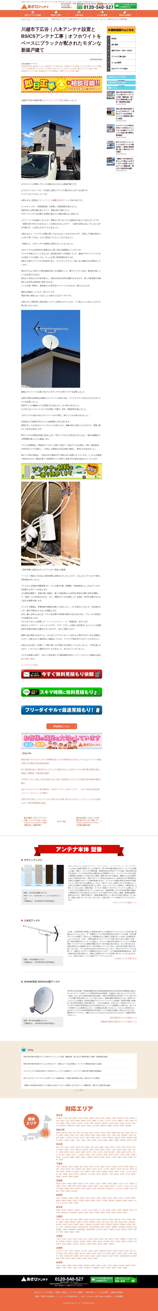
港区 (70, 1118)
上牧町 (75, 1268)
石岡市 (64, 1183)
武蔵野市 (120, 1121)
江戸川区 (100, 1121)
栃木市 (132, 1210)
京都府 (59, 1236)
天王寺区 (85, 1222)
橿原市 (98, 1265)
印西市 (87, 1171)
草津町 (115, 1198)
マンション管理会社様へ (68, 1296)
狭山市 (92, 1149)
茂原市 (132, 1166)
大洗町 (92, 1183)
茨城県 (59, 1180)
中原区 (82, 1135)
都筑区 (67, 1135)
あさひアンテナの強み (32, 13)
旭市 (72, 1169)
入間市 (61, 1152)
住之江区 (92, 1219)
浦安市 (62, 1171)
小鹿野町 (89, 1157)
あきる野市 (95, 1125)
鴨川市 (119, 1169)
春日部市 (85, 1149)
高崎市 (64, 1200)
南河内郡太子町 (83, 1227)
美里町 (103, 1157)
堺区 (111, 1222)
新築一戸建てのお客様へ (45, 1296)
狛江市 (122, 1123)
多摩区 (93, 1135)
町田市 (73, 1123)
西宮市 (68, 1258)
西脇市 (79, 1258)
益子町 (108, 1212)
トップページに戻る (29, 665)
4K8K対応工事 (26, 66)
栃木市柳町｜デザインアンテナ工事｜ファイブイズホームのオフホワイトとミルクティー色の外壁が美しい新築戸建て (35, 821)
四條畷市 (114, 1227)
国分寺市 (105, 1123)
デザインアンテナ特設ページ (125, 903)
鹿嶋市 (115, 1183)
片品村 (93, 1198)
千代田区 (59, 1118)
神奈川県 (60, 1130)
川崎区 (72, 1135)
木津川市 (75, 1244)
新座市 (83, 1152)
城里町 (85, 1186)
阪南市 (67, 1232)
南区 (78, 1133)
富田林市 (109, 1224)
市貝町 (64, 1210)
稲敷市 (80, 1183)
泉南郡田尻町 (91, 1229)
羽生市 (97, 1149)
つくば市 (118, 1186)
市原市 (94, 1169)
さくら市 (102, 1210)
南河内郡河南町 (94, 1227)
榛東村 (58, 1200)
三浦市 (87, 1137)
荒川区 (72, 1121)
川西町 (125, 1268)
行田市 (123, 1147)
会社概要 (119, 1296)
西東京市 (103, 1125)
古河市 (64, 1186)
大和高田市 (95, 1268)
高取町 (58, 1268)
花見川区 (64, 1166)
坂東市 (89, 1188)
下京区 (64, 1239)
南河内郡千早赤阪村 (71, 1227)
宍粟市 (119, 1253)
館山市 (108, 1166)
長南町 (58, 1176)
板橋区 (78, 1121)
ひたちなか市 (119, 1188)
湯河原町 (123, 1140)
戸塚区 (108, 1133)
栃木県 (59, 1207)
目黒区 (108, 1118)
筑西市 (112, 1186)
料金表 (114, 38)
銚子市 (92, 1166)
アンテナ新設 (96, 66)
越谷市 (125, 1149)
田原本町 (121, 1265)
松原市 (65, 1224)
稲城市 (83, 1125)
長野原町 (112, 1200)
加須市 (67, 1149)
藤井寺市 (124, 1229)
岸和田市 (123, 1224)
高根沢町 (125, 1210)
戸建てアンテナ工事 (67, 71)
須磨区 (76, 1253)
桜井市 (93, 1265)
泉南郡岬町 (72, 1229)
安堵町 (114, 1268)
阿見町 (58, 1183)
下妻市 (90, 1186)
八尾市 (61, 1227)
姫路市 (114, 1253)
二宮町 (78, 1140)
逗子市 (82, 1137)
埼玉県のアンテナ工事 (29, 71)
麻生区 (104, 1135)
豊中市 (130, 1229)
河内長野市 (122, 1227)
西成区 (67, 1222)
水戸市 (132, 1188)
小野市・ (131, 1253)
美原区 (121, 1222)
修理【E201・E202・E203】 (122, 50)
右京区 (75, 1239)
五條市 (80, 1268)
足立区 (89, 1121)
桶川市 (89, 1152)
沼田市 (98, 1200)
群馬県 (59, 1195)
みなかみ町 (63, 1203)
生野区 (61, 1222)
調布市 (68, 1123)
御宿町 (71, 1176)
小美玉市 (98, 1183)
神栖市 (132, 1183)
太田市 (87, 1198)
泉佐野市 (130, 1227)
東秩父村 (96, 1157)
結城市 (68, 1191)
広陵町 (69, 1265)
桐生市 (110, 1198)
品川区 (103, 1118)
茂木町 (119, 1212)
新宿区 (75, 1118)
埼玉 (95, 68)
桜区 (82, 1147)
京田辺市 (82, 1241)
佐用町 (115, 1251)
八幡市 (94, 1241)
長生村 (122, 1174)
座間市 (123, 1137)
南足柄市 (130, 1137)
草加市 (119, 1149)
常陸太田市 (101, 1188)
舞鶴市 (105, 1244)
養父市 (90, 1258)
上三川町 (84, 1210)
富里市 (98, 1171)
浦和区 (87, 1147)
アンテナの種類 (75, 1292)
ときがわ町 (65, 1157)
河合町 (104, 1265)
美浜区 (86, 1166)
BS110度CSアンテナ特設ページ (123, 1018)
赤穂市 (85, 1258)
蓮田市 (123, 1152)
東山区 (101, 1239)
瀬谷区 (128, 1133)
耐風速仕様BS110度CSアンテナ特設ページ (119, 1022)
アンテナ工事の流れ (119, 56)
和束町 (118, 1241)
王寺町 (110, 1265)
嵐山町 (117, 1154)
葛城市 (128, 1265)
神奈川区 (64, 1133)
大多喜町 (64, 1176)
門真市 (61, 1232)
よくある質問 (102, 13)
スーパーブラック (116, 866)
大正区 (123, 1219)
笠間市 (104, 1183)
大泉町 (76, 1198)
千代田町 (81, 1200)
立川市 (114, 1121)
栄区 (132, 1133)
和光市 (78, 1152)
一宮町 (111, 1174)
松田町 (94, 1140)
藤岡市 (125, 1200)
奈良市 (58, 1265)
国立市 (111, 1123)
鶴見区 (58, 1133)
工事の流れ (79, 13)
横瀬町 (72, 1157)
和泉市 (108, 1227)
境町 (74, 1186)
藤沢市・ (63, 1137)
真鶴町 (117, 1140)
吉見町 (133, 1154)
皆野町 (78, 1157)
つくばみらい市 (128, 1186)
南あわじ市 (101, 1253)
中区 (74, 1133)
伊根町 (89, 1241)
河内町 (110, 1183)
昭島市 (62, 1123)
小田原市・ (69, 1137)
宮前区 (98, 1135)
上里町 (114, 1157)
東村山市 (98, 1123)
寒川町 (67, 1140)
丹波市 (96, 1251)
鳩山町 (58, 1157)
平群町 (64, 1265)
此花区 (98, 1222)
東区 (116, 1222)
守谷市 (62, 1191)
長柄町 (133, 1174)
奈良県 (59, 1262)
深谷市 (108, 1149)
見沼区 (72, 1147)
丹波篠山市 (102, 1251)
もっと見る (79, 1090)
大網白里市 (83, 1174)
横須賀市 (124, 1135)
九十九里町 (91, 1174)
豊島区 (62, 1121)
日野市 (92, 1123)
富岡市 (93, 1200)
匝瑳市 (111, 1171)
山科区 (90, 1239)
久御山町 (75, 1241)
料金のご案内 (55, 13)
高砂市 (96, 1258)
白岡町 (130, 1157)
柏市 (84, 1169)
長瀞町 (83, 1157)
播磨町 (76, 1256)
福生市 (117, 1123)
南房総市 (105, 1171)
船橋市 (103, 1166)
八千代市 (106, 1169)
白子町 (128, 1174)
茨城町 (69, 1183)
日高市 (68, 1154)
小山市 (90, 1210)
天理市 (103, 1268)
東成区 (111, 1219)
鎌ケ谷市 (125, 1169)
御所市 (75, 1265)
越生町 (105, 1154)
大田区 (114, 1118)
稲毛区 (71, 1166)
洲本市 (93, 1256)
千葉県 (59, 1163)
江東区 (97, 1118)
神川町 (108, 1157)
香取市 (117, 1171)
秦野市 (93, 1137)
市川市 (97, 1166)
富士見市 (112, 1152)
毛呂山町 (99, 1154)
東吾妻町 (118, 1200)
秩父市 (129, 1147)
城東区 (80, 1219)
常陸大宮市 (109, 1188)
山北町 (100, 1140)
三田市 (71, 1251)
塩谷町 (114, 1210)
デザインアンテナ (45, 200)
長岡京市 (112, 1244)
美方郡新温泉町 (125, 1256)
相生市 (111, 1256)
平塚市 (131, 1135)
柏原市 (76, 1224)
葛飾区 (94, 1121)
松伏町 (61, 1159)
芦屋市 (62, 1258)
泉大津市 (99, 1229)
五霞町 (69, 1186)
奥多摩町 (128, 1125)
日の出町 (116, 1125)
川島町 (128, 1154)
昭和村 (133, 1198)
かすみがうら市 (123, 1183)
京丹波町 (68, 1241)
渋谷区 (126, 1118)
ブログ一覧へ (62, 821)
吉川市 (73, 1154)
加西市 (94, 1253)
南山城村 (106, 1241)
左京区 (96, 1239)
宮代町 (125, 1157)
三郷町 (69, 1268)
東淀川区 (117, 1219)
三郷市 (118, 1152)
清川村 (135, 1140)
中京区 (69, 1239)
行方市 (83, 1188)
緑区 (122, 1133)
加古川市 (82, 1253)
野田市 (126, 1166)
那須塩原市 (73, 1212)
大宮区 (67, 1147)
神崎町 (65, 1174)
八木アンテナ (57, 68)
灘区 (66, 1253)
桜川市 (79, 1186)
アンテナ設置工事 (28, 68)
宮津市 (64, 1244)
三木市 (65, 1251)
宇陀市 (108, 1268)
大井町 (89, 1140)
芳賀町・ (98, 1212)
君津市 (132, 1169)
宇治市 (117, 1239)
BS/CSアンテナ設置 (72, 66)
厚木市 (98, 1137)
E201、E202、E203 (59, 625)
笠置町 (89, 1244)
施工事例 (115, 44)
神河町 (117, 1256)
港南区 (114, 1133)
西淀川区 (73, 1222)
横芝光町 (105, 1174)
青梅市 (132, 1121)
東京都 (59, 1115)
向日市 (112, 1241)
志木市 (72, 1152)
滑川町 (111, 1154)
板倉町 (71, 1198)
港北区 (103, 1133)
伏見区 (80, 1239)
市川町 (61, 1256)
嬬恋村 (87, 1200)
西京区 (111, 1239)
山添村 (119, 1268)
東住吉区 (105, 1219)
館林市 (69, 1200)
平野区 (129, 1219)
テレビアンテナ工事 (43, 68)
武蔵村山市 (70, 1125)
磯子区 (92, 1133)
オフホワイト (91, 866)
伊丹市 (110, 1251)
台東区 (86, 1118)
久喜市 (94, 1152)
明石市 (82, 1256)
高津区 (87, 1135)
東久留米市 (62, 1125)
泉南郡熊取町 (81, 1229)
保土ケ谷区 (84, 1133)
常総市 (96, 1186)
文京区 (80, 1118)
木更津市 (114, 1166)
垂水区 (61, 1253)
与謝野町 (123, 1239)
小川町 (122, 1154)
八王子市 (107, 1121)
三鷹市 (126, 1121)
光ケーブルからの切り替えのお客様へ (97, 1296)
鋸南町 (76, 1176)
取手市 (72, 1188)
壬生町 (114, 1212)
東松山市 (78, 1149)
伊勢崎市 (64, 1198)
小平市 (86, 1123)
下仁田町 (127, 1198)
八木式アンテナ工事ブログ (126, 959)
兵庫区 (121, 1251)
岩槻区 (101, 1147)
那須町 (80, 1212)
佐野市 (108, 1210)
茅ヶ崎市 (75, 1137)
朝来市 (87, 1256)
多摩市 (78, 1125)
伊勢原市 (110, 1137)
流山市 (100, 1169)
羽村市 (89, 1125)
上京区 (58, 1239)
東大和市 (128, 1123)
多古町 (71, 1174)
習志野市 (78, 1169)
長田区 (71, 1253)
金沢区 (97, 1133)
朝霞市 (67, 1152)
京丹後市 (62, 1241)
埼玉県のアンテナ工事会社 (48, 71)
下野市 (119, 1210)
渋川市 (121, 1198)
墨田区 (92, 1118)
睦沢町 (117, 1174)
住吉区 (98, 1219)
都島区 (79, 1222)
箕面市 (105, 1229)
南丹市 (100, 1241)
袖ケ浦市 (75, 1171)
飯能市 (61, 1149)
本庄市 (72, 1149)
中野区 (132, 1118)
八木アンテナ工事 (70, 68)
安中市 (58, 1198)
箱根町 (111, 1140)
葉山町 (61, 1140)
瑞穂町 (110, 1125)
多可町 (108, 1253)
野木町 (92, 1212)
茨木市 (118, 1229)
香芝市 (133, 1265)
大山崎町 (130, 1241)
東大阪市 (59, 1224)
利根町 (67, 1188)
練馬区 (83, 1121)
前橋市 (130, 1200)
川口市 (118, 1147)
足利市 (58, 1210)
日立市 (94, 1188)
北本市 (100, 1152)
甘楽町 (104, 1198)
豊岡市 (73, 1258)
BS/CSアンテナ (38, 66)
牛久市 (86, 1183)
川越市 (107, 1147)
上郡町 (90, 1251)
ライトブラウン (103, 866)
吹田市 (103, 1227)
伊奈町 (87, 1154)
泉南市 (65, 1229)
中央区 (65, 1118)
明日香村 (87, 1265)
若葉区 (76, 1166)
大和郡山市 (87, 1268)
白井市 (93, 1171)
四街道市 (68, 1171)
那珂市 (78, 1188)
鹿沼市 (96, 1210)
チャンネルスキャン (55, 622)
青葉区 (61, 1135)
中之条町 (105, 1200)
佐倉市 (62, 1169)
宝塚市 (125, 1253)
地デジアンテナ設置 (85, 68)
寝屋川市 (116, 1224)
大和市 (104, 1137)
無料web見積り (125, 13)
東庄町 (76, 1174)
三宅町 (64, 1268)
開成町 (105, 1140)
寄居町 (119, 1157)
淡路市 (98, 1256)
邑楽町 (82, 1198)
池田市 (82, 1224)
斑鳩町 (80, 1265)
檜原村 (122, 1125)
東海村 (61, 1188)
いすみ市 (128, 1171)
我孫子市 (113, 1169)
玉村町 (75, 1200)
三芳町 (93, 1154)
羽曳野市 (112, 1229)
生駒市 (115, 1265)
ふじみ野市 (80, 1154)
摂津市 (129, 1224)
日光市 (86, 1212)
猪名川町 (105, 1256)
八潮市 (105, 1152)
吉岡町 (76, 1203)
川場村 (98, 1198)
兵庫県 (59, 1248)
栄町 (60, 1174)
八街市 (82, 1171)
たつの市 (59, 1251)
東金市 (68, 1169)
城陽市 (123, 1241)
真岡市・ (103, 1212)
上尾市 (114, 1149)
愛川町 (129, 1140)
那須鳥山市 (65, 1212)
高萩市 (107, 1186)
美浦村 (126, 1188)
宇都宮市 (70, 1210)
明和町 (71, 1203)
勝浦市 (89, 1169)
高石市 (78, 1232)
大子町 (101, 1186)
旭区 (118, 1133)
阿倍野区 (92, 1222)
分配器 (39, 576)
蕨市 (129, 1149)
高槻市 (72, 1232)
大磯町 (72, 1140)
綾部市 (100, 1244)
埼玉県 (59, 1144)
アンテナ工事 (85, 66)
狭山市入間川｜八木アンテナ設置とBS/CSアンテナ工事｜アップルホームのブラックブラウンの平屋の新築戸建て (87, 821)
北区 (67, 1121)
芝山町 (98, 1174)
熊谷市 (112, 1147)
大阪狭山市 (131, 1222)
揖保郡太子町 (69, 1256)
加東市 (89, 1253)
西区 (70, 1133)
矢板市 (125, 1212)
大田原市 (77, 1210)
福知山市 (82, 1244)
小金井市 (80, 1123)
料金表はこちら (62, 726)
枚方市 (71, 1224)
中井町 (83, 1140)
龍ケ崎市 (74, 1191)
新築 (77, 71)
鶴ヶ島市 (62, 1154)
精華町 (94, 1244)
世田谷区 (120, 1118)
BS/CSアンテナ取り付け (54, 66)
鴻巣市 (103, 1149)
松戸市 (121, 1166)
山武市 (122, 1171)
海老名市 (117, 1137)
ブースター (25, 576)
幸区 (77, 1135)
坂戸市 (129, 1152)
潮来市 (75, 1183)
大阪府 (59, 1216)
